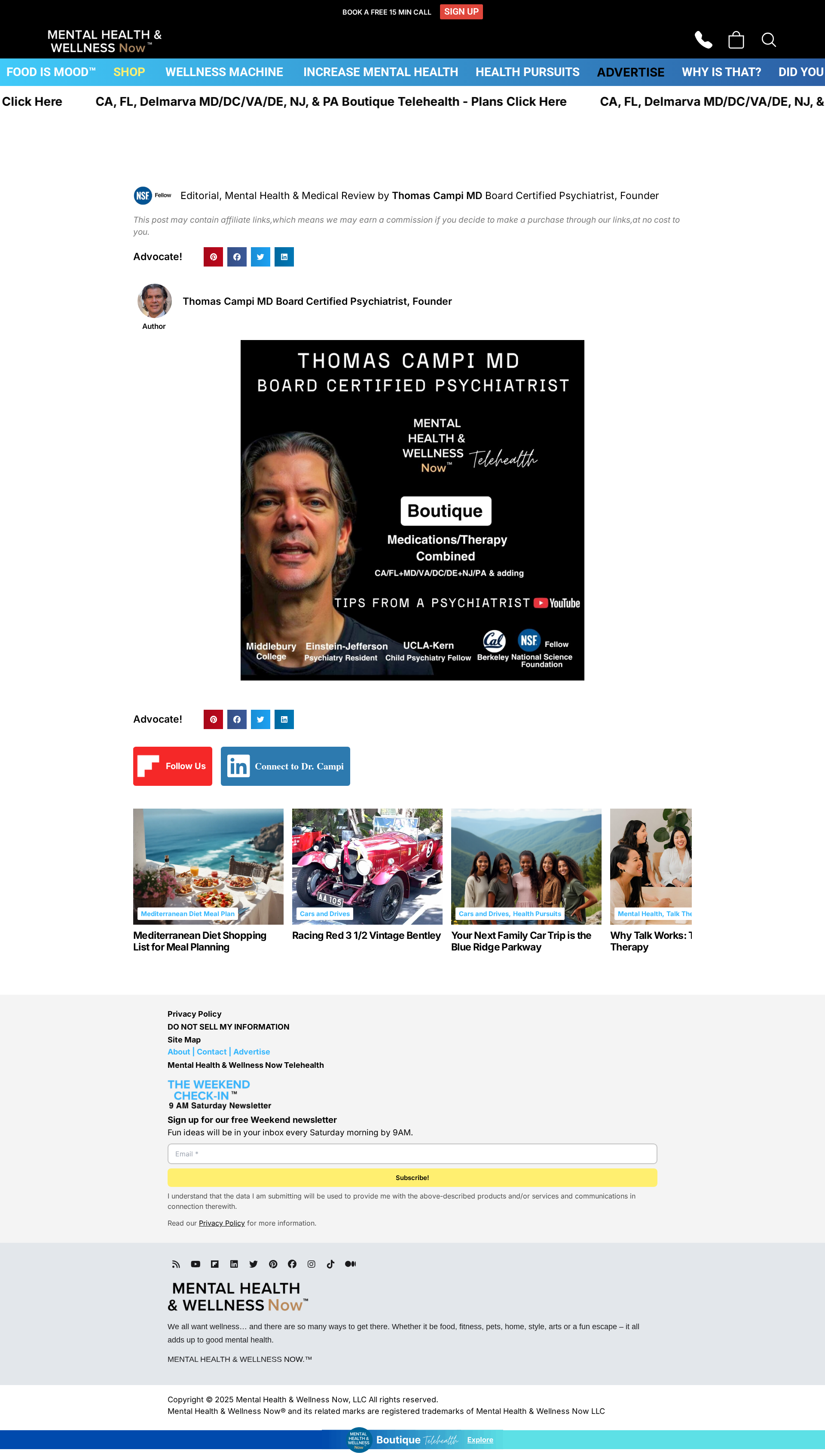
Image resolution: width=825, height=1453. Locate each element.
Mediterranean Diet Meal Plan (188, 913)
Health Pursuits (537, 913)
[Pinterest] (272, 1264)
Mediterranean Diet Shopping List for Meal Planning (200, 941)
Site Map (184, 1039)
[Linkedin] (234, 1264)
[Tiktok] (330, 1264)
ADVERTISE (631, 72)
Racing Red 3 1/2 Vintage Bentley (366, 935)
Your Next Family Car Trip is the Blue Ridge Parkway (521, 941)
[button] (213, 257)
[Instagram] (311, 1264)
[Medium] (350, 1264)
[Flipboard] (214, 1264)
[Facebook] (292, 1264)
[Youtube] (195, 1264)
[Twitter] (253, 1264)
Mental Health (640, 913)
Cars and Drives (325, 913)
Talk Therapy (687, 913)
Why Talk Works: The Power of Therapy (679, 941)
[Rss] (176, 1264)
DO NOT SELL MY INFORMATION (229, 1026)
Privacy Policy (195, 1013)
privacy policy (222, 1223)
